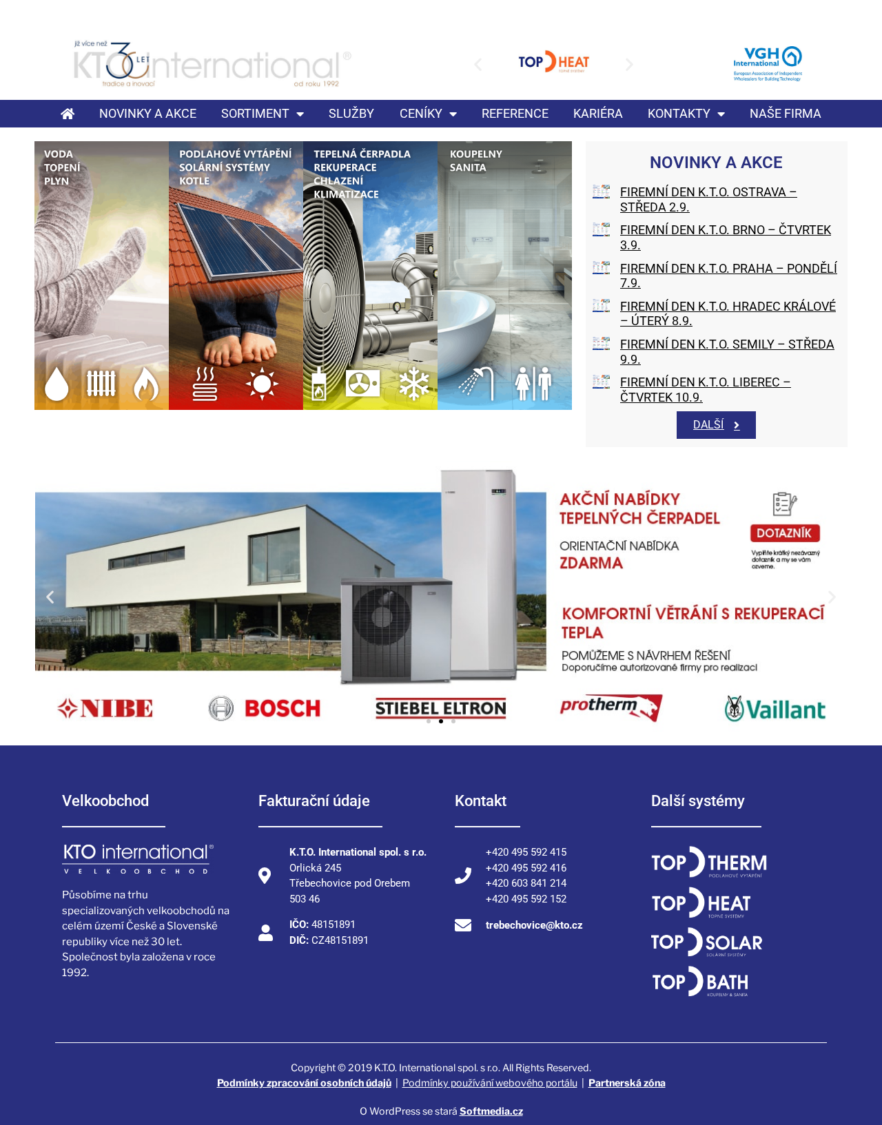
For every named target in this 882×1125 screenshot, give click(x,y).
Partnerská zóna (627, 1082)
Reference (515, 113)
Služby (351, 113)
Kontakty (679, 113)
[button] (477, 63)
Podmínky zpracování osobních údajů (304, 1082)
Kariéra (598, 113)
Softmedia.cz (491, 1111)
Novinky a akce (147, 113)
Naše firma (785, 113)
